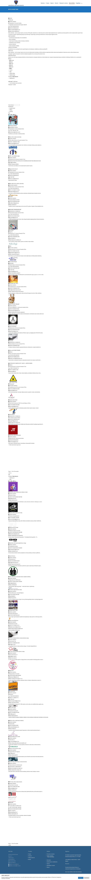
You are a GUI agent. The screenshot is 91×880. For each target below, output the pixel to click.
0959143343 (16, 725)
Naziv (10, 479)
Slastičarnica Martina (13, 125)
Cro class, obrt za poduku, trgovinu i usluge (17, 651)
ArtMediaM (11, 802)
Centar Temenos (12, 556)
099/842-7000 (17, 236)
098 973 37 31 (17, 625)
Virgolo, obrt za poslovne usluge (15, 748)
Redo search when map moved (15, 444)
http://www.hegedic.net (14, 813)
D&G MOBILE (11, 230)
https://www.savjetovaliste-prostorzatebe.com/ (18, 743)
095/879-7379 (17, 288)
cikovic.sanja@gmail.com (14, 178)
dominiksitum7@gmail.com (14, 549)
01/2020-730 (16, 188)
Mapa (10, 71)
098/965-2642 (17, 345)
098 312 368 (16, 369)
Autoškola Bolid (12, 691)
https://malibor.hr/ (13, 728)
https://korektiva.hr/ (13, 204)
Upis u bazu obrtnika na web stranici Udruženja (73, 871)
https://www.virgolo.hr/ (14, 754)
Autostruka (11, 263)
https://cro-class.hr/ (13, 657)
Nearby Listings (12, 73)
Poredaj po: (13, 76)
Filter (9, 113)
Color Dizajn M (11, 414)
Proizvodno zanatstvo (13, 185)
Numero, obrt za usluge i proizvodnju (15, 512)
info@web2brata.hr (13, 583)
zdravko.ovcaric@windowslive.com (16, 358)
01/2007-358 (16, 173)
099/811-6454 (17, 141)
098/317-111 (16, 697)
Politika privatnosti (31, 857)
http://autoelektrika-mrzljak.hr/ (15, 273)
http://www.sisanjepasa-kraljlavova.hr (16, 628)
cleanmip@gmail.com (13, 788)
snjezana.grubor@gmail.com (15, 310)
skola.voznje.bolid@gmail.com (15, 700)
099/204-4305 (17, 329)
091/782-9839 (17, 404)
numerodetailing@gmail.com (15, 519)
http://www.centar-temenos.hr (15, 564)
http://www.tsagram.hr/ (14, 715)
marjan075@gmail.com (14, 420)
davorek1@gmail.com (13, 390)
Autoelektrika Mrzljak (13, 261)
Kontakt (29, 859)
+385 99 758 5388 (19, 532)
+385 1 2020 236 (18, 807)
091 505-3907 (16, 594)
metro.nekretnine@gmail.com (15, 29)
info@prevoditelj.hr (13, 162)
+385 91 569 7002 (19, 496)
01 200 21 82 (16, 214)
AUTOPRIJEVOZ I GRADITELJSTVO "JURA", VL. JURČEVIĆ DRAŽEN (20, 363)
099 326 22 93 (17, 419)
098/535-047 (16, 28)
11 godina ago (14, 81)
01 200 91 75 (16, 368)
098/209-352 (16, 175)
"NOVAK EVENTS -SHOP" (13, 610)
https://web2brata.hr (13, 584)
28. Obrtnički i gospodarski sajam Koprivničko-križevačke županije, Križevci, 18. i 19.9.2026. (73, 855)
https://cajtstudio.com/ (14, 551)
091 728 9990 (16, 517)
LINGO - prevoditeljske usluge (14, 156)
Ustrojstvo (30, 855)
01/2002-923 (16, 696)
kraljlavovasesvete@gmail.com (15, 626)
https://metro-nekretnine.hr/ (14, 31)
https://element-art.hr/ (13, 500)
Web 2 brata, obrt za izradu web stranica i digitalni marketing (19, 576)
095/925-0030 (17, 201)
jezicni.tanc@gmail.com (14, 441)
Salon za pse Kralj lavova (13, 620)
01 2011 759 (16, 130)
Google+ (11, 63)
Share (10, 58)
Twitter (11, 62)
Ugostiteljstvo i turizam (13, 127)
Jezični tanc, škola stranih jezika (15, 435)
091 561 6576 (16, 250)
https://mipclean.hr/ (13, 789)
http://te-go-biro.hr (13, 597)
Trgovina (11, 231)
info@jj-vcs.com (12, 644)
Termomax (11, 340)
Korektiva (11, 196)
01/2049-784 (16, 235)
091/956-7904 (17, 786)
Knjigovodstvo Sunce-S (13, 168)
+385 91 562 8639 (19, 547)
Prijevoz (10, 351)
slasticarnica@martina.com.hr (15, 132)
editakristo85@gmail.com (14, 191)
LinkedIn (11, 66)
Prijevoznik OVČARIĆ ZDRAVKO (14, 350)
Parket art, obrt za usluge (13, 527)
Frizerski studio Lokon (13, 324)
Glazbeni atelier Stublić (13, 399)
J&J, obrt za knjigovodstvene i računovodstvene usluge (19, 638)
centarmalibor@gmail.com (14, 727)
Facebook (12, 60)
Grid (12, 114)
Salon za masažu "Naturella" (14, 304)
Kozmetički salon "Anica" (13, 283)
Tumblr (11, 65)
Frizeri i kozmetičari (12, 326)
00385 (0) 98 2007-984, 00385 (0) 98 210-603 (33, 160)
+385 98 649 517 (18, 766)
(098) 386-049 (16, 356)
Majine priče (11, 670)
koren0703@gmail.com (14, 217)
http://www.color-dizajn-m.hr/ (15, 422)
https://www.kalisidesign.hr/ (14, 254)
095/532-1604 (17, 642)
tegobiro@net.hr (12, 596)
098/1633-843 (17, 560)
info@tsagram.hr (13, 714)
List (10, 114)
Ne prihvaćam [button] (86, 877)
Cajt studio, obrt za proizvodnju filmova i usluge (17, 543)
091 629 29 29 (17, 615)
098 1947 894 (16, 712)
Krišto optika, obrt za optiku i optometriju (16, 183)
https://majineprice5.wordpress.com (16, 678)
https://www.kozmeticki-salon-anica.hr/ (17, 291)
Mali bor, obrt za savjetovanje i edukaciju (16, 720)
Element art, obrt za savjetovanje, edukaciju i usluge (18, 492)
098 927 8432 (16, 308)
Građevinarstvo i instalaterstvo (14, 211)
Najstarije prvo (12, 78)
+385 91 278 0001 (19, 581)
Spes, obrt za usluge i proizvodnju (15, 136)
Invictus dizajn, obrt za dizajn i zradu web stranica (18, 761)
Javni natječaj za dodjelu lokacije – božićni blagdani (72, 860)
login (14, 83)
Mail (11, 68)
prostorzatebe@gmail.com (14, 741)
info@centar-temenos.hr (14, 562)
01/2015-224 (16, 26)
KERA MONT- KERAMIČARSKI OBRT (15, 209)
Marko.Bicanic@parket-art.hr (14, 533)
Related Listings (12, 74)
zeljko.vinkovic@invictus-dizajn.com (16, 768)
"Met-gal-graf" (11, 383)
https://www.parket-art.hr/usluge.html (16, 535)
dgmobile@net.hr (13, 238)
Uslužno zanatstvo (12, 21)
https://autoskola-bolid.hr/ (14, 702)
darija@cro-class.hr (13, 656)
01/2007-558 (16, 266)
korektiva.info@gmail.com (14, 203)
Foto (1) (11, 70)
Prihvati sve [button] (81, 877)
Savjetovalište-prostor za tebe (14, 736)
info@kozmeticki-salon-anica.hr (15, 289)
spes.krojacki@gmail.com (14, 143)
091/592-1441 (17, 268)
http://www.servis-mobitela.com (15, 239)
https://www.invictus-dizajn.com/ (15, 769)
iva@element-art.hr (13, 498)
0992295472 (16, 440)
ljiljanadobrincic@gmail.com (15, 252)
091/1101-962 (17, 190)
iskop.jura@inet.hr (13, 371)
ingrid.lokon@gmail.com (14, 331)
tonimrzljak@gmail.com (14, 271)
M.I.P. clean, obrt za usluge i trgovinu (15, 781)
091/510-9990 (17, 388)
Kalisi (10, 246)
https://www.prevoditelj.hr (14, 164)
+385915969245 (18, 675)
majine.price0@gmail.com (14, 677)
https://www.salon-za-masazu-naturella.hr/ (17, 312)
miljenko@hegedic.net (13, 812)
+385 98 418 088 (18, 808)
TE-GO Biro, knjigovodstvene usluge (15, 589)
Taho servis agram (12, 707)
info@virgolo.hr (12, 753)
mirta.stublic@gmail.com (14, 406)
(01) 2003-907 (16, 355)
